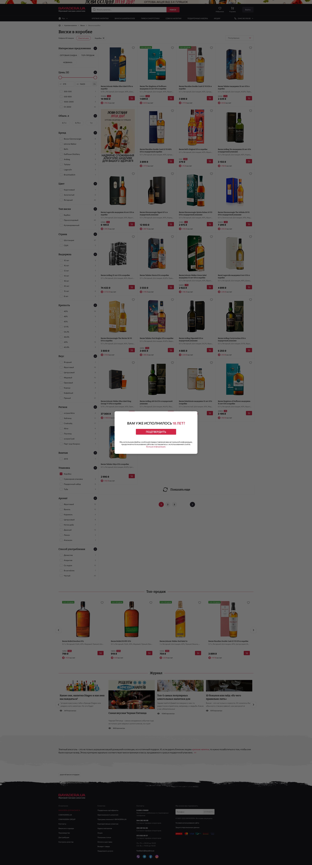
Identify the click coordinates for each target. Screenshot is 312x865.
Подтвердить (156, 431)
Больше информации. (156, 446)
